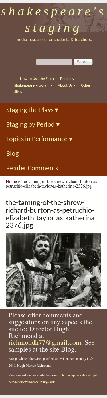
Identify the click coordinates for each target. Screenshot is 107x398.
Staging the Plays (32, 110)
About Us (66, 85)
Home (11, 181)
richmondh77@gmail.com (45, 342)
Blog (12, 154)
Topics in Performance (39, 139)
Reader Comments (32, 168)
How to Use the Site (37, 79)
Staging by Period (33, 125)
